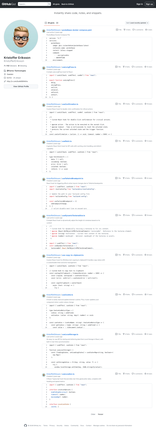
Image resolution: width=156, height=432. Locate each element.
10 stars (149, 67)
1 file (120, 30)
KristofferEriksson (53, 30)
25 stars (149, 374)
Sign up (149, 4)
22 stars (149, 178)
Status (66, 425)
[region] (97, 49)
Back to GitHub (68, 4)
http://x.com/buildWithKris (17, 81)
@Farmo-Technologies (16, 71)
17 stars (149, 294)
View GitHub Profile (21, 86)
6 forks (127, 215)
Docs (82, 425)
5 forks (127, 104)
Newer (100, 414)
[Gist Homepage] (9, 4)
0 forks (128, 30)
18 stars (149, 104)
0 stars (149, 30)
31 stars (149, 334)
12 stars (149, 141)
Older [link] (93, 414)
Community (74, 425)
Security (59, 425)
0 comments (138, 30)
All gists (56, 4)
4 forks (127, 67)
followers (11, 66)
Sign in (139, 4)
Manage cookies (99, 425)
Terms (45, 425)
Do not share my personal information (119, 425)
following (22, 66)
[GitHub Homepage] (25, 425)
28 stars (149, 255)
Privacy (52, 425)
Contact (88, 425)
